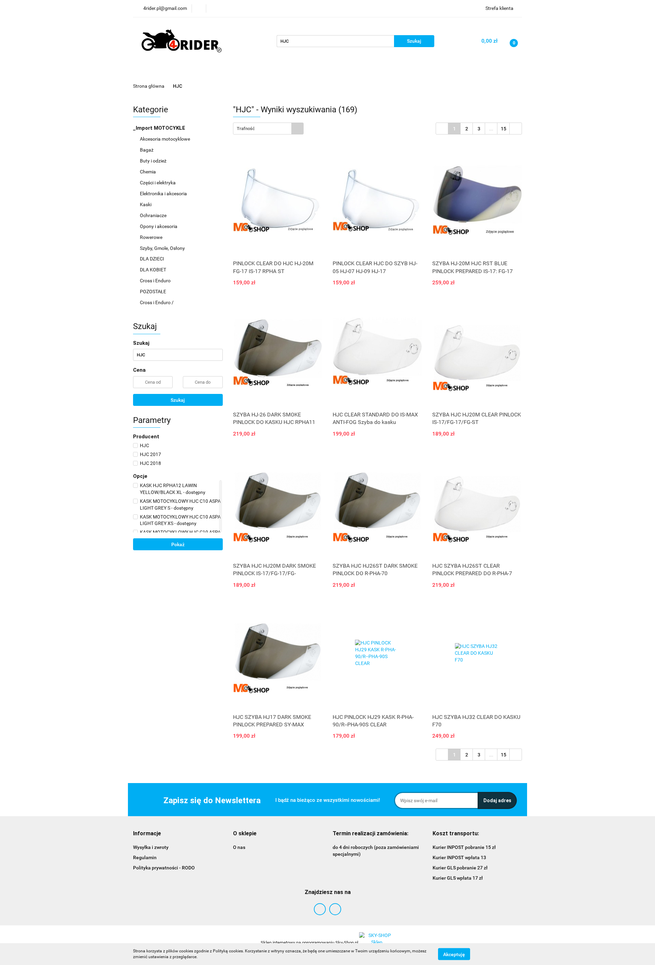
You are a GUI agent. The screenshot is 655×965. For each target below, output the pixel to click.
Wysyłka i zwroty (151, 847)
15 (503, 128)
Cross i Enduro (156, 280)
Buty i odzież (154, 161)
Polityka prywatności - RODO (164, 867)
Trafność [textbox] (246, 128)
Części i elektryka (158, 182)
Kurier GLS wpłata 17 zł (458, 878)
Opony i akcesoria (159, 226)
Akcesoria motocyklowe (165, 139)
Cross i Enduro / (157, 302)
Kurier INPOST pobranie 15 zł (464, 847)
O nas (239, 847)
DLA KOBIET (153, 269)
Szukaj (178, 400)
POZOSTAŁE (153, 291)
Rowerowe (151, 237)
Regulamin (145, 857)
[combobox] (268, 128)
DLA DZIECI (152, 258)
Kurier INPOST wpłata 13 (459, 857)
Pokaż (178, 544)
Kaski (146, 204)
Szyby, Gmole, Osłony (163, 248)
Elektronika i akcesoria (164, 193)
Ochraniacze (154, 215)
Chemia (148, 171)
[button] (147, 834)
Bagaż (147, 150)
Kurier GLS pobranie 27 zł (460, 867)
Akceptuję (454, 954)
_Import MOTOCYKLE (160, 128)
